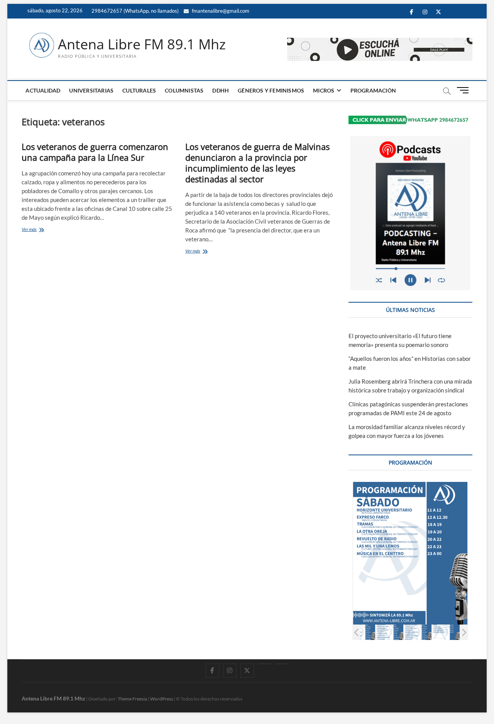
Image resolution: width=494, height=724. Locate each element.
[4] (389, 632)
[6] (446, 632)
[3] (361, 632)
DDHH (220, 90)
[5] (417, 632)
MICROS (323, 90)
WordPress (161, 699)
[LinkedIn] (264, 663)
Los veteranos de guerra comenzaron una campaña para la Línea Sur (95, 152)
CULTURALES (139, 90)
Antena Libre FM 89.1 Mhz (142, 44)
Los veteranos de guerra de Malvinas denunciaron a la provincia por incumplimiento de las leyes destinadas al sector (257, 163)
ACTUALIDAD (42, 90)
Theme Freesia (132, 699)
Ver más (40, 230)
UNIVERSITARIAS (91, 90)
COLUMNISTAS (184, 90)
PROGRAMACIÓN (373, 90)
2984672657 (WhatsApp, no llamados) (134, 11)
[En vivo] (282, 663)
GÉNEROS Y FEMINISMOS (271, 90)
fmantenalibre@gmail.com (220, 11)
